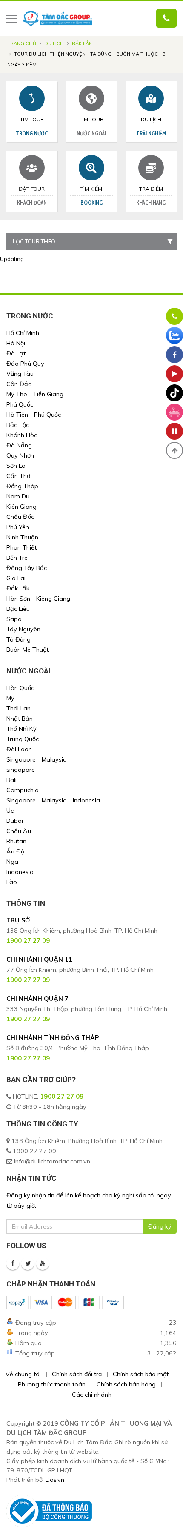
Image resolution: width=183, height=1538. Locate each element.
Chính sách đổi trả (77, 1374)
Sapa (14, 619)
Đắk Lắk (82, 43)
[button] (174, 450)
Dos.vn (55, 1480)
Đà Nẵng (19, 445)
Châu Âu (18, 831)
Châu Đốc (20, 517)
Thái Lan (18, 708)
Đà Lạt (16, 353)
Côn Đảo (19, 384)
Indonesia (20, 872)
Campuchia (22, 790)
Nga (12, 861)
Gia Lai (16, 578)
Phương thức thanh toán (52, 1384)
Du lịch (54, 43)
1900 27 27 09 (61, 1096)
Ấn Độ (15, 851)
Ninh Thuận (22, 537)
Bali (11, 780)
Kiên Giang (21, 506)
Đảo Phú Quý (25, 363)
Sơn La (16, 466)
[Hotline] (174, 316)
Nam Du (17, 496)
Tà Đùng (18, 639)
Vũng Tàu (20, 374)
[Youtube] (42, 1263)
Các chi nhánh (92, 1394)
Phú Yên (17, 527)
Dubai (14, 821)
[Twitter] (27, 1263)
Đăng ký (159, 1226)
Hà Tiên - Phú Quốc (33, 414)
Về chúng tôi (23, 1374)
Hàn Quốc (20, 688)
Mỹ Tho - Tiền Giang (34, 394)
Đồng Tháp (22, 486)
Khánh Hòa (22, 435)
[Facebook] (12, 1263)
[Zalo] (174, 335)
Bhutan (16, 841)
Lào (11, 882)
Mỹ (10, 698)
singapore (20, 769)
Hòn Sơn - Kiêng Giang (38, 598)
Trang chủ (21, 43)
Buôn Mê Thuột (27, 649)
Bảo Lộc (17, 425)
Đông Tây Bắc (26, 568)
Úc (10, 810)
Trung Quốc (22, 739)
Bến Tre (17, 557)
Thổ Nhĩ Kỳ (21, 729)
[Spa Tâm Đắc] (174, 412)
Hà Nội (15, 343)
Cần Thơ (18, 476)
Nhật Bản (19, 718)
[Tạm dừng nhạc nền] (174, 431)
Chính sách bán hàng (126, 1384)
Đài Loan (19, 749)
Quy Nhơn (20, 455)
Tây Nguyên (23, 629)
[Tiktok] (174, 392)
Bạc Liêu (18, 609)
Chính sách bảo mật (141, 1374)
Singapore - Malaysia (36, 759)
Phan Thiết (21, 547)
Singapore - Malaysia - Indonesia (53, 800)
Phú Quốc (19, 404)
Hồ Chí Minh (22, 333)
